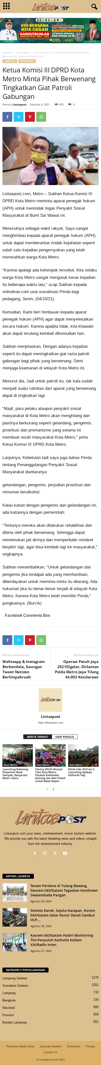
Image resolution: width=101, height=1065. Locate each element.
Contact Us (50, 1052)
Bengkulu (9, 1000)
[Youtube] (65, 854)
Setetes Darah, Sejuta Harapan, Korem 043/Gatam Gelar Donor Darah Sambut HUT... (62, 915)
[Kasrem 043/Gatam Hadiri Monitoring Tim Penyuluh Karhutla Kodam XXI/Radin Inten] (14, 942)
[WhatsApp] (41, 117)
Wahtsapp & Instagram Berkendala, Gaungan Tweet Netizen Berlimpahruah (23, 669)
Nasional (8, 1008)
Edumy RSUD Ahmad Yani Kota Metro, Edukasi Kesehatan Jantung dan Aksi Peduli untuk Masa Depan (50, 775)
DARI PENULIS (64, 737)
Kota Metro (23, 52)
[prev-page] (47, 789)
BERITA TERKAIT (37, 737)
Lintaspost (19, 104)
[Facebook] (7, 117)
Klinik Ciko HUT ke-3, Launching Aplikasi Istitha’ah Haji (81, 772)
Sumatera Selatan (15, 985)
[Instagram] (46, 854)
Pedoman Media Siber (20, 1046)
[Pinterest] (30, 117)
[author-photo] (50, 700)
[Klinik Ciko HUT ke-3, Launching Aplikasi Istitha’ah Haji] (83, 755)
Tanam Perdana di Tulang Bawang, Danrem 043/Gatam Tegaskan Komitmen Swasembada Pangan (64, 890)
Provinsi (8, 1015)
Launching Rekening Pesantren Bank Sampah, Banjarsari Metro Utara (15, 773)
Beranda (7, 52)
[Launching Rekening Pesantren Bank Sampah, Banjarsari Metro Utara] (17, 755)
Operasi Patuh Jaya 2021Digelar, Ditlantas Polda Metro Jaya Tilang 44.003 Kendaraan (77, 669)
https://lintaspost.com (50, 722)
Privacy (90, 1046)
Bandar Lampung (14, 1022)
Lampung (9, 61)
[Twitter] (19, 117)
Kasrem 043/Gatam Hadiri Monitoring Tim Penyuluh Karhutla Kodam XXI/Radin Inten (61, 940)
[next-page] (53, 789)
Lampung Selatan (14, 978)
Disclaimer (73, 1046)
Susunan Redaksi (51, 1046)
